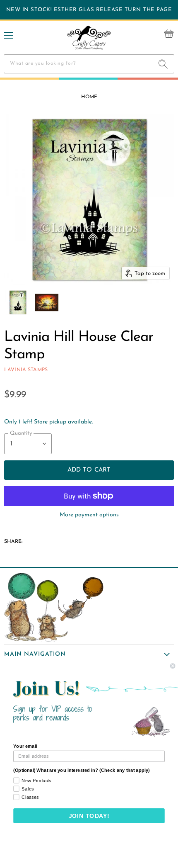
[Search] (163, 63)
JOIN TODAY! (89, 815)
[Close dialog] (173, 666)
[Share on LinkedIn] (64, 539)
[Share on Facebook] (32, 539)
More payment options (89, 515)
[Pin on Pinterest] (79, 539)
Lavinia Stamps (26, 369)
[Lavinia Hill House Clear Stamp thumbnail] (18, 302)
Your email (25, 746)
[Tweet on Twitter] (48, 539)
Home (89, 97)
